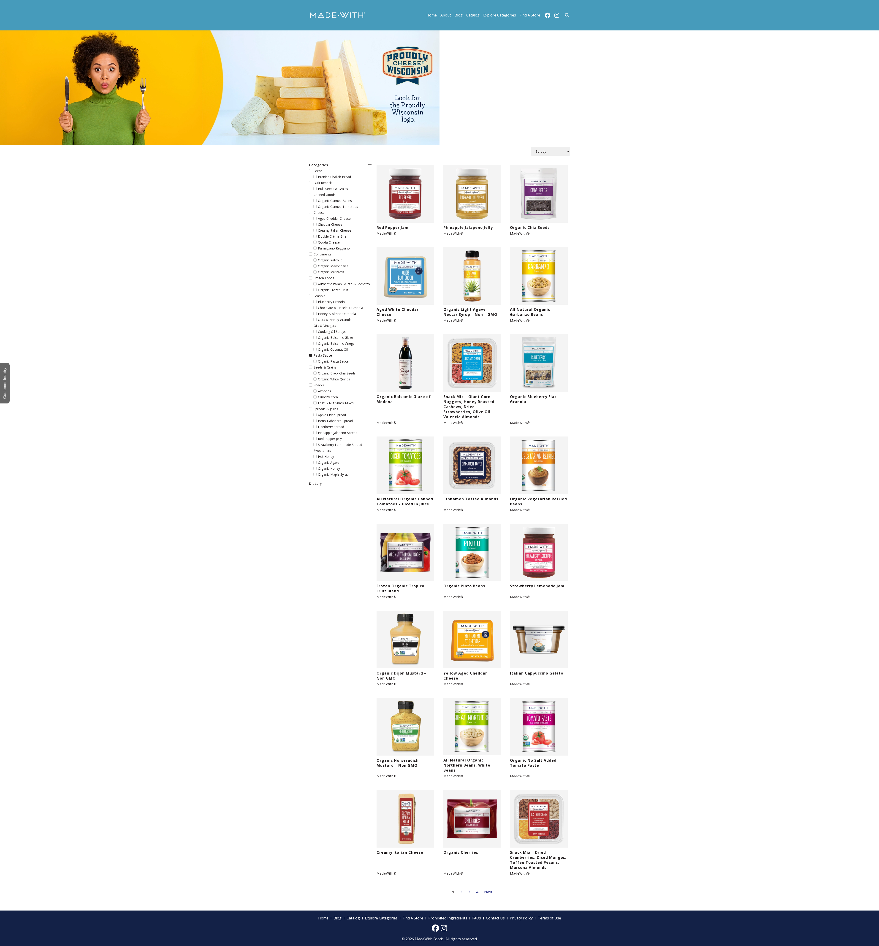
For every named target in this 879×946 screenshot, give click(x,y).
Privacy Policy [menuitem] (521, 918)
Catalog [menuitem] (473, 15)
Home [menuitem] (431, 15)
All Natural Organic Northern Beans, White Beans (466, 765)
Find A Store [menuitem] (530, 15)
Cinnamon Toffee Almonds (470, 498)
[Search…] (567, 15)
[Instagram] (556, 15)
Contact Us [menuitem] (495, 918)
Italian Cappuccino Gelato (536, 673)
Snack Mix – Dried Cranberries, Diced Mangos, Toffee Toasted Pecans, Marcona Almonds (538, 860)
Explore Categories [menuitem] (499, 15)
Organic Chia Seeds (530, 227)
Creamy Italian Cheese (400, 852)
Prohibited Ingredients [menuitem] (447, 918)
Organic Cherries (460, 852)
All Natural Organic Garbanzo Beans (530, 312)
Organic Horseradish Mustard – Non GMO (398, 763)
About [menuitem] (445, 15)
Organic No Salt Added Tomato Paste (533, 763)
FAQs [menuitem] (476, 918)
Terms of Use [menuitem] (549, 918)
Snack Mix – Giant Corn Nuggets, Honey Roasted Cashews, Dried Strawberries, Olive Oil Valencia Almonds (468, 406)
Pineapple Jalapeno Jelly (468, 227)
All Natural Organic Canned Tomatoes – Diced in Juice (405, 501)
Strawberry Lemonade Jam (537, 585)
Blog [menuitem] (459, 15)
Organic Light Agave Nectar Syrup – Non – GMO (470, 312)
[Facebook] (547, 15)
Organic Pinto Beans (464, 585)
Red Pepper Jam (393, 227)
